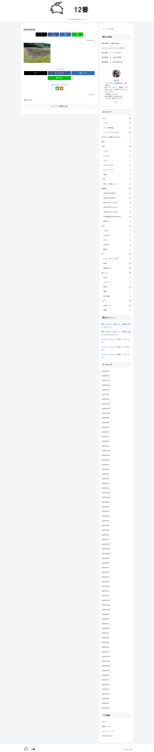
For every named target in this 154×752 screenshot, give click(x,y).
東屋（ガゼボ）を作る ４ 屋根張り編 (115, 324)
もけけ (116, 80)
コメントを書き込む (59, 106)
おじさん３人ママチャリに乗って (114, 48)
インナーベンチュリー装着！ (111, 339)
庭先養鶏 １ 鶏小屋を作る (112, 62)
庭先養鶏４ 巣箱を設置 (110, 43)
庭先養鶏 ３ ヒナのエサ (111, 53)
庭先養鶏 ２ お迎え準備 (111, 57)
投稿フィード (106, 726)
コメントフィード (108, 731)
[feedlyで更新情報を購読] (57, 88)
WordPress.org (107, 736)
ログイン (105, 722)
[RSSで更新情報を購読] (61, 88)
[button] (129, 29)
